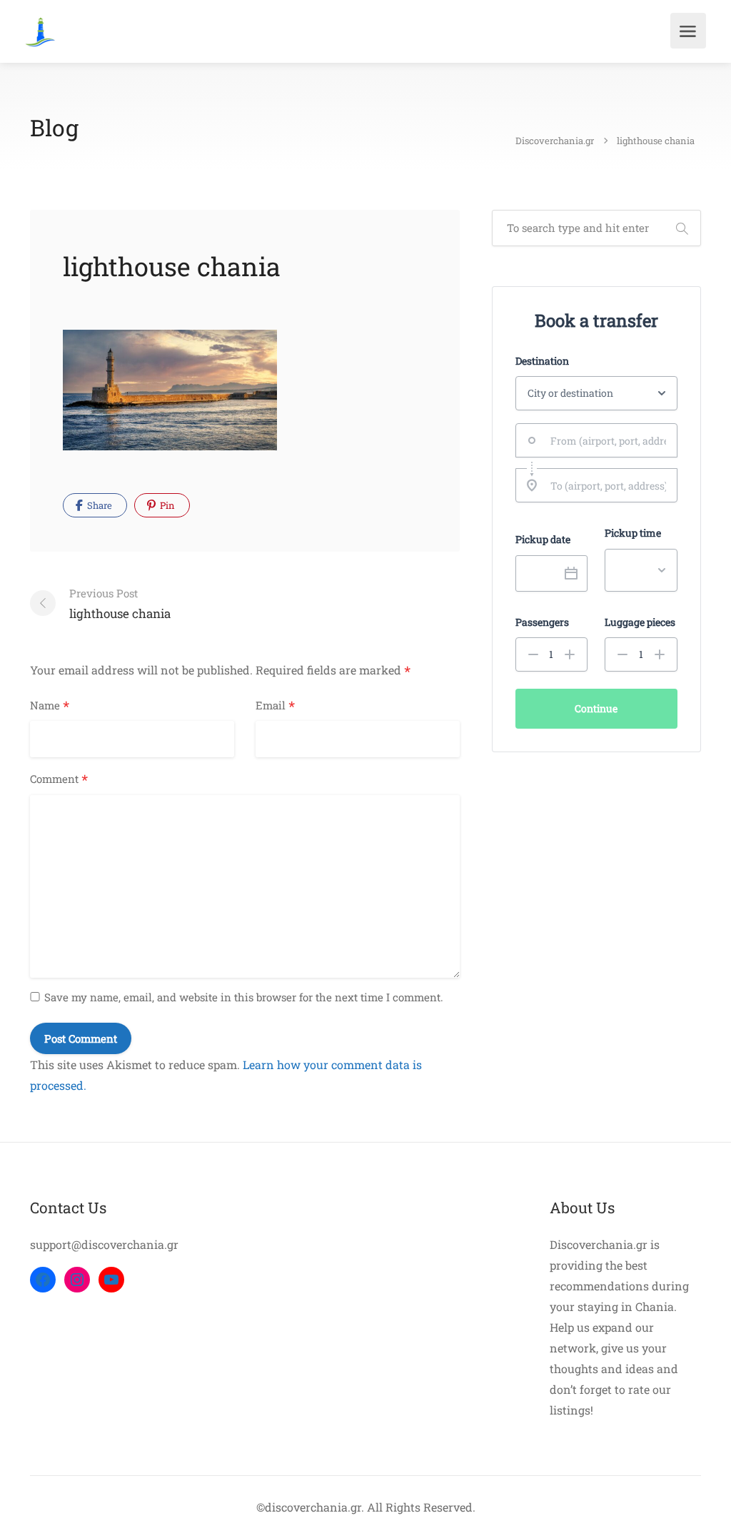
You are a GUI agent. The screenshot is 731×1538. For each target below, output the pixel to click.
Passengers (542, 622)
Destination (542, 361)
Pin (166, 505)
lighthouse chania (120, 604)
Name (49, 706)
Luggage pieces (640, 622)
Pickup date (542, 539)
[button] (533, 654)
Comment (59, 779)
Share (98, 505)
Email (275, 706)
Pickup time (633, 533)
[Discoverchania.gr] (40, 30)
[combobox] (596, 440)
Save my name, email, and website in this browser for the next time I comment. (243, 997)
